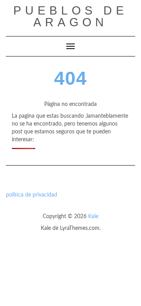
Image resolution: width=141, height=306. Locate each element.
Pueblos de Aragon (70, 16)
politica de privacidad (31, 195)
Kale (93, 216)
